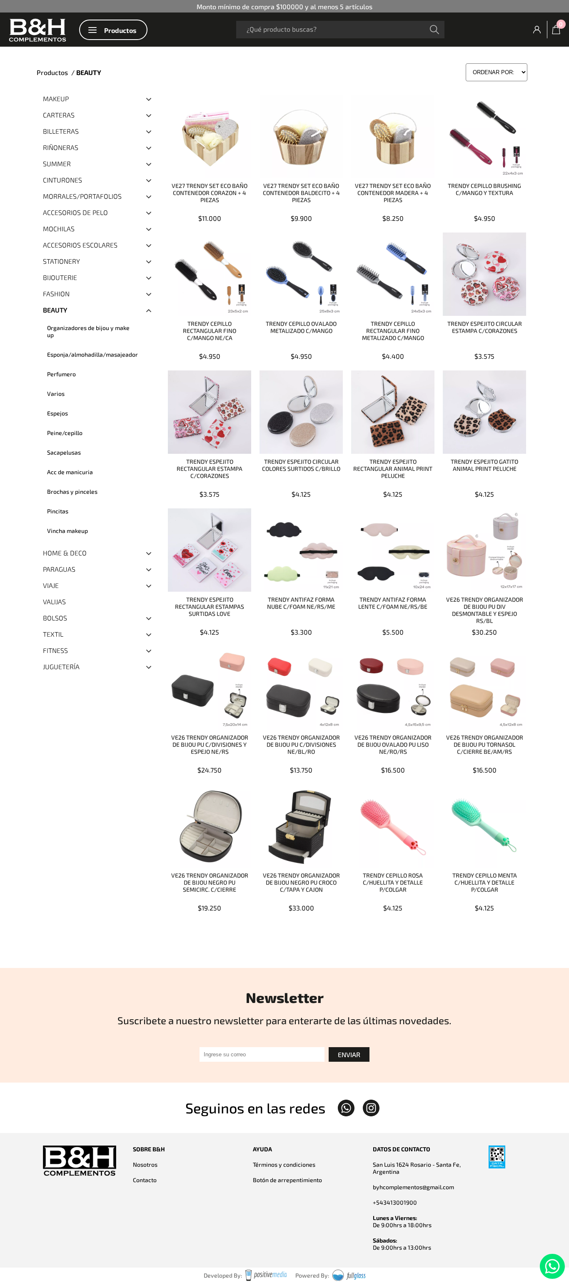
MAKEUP (56, 99)
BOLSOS (55, 618)
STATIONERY (61, 261)
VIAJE (51, 585)
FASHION (56, 294)
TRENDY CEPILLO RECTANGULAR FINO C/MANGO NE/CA (209, 330)
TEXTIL (53, 634)
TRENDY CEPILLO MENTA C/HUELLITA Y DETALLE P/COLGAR (484, 882)
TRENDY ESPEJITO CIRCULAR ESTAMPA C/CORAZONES (484, 327)
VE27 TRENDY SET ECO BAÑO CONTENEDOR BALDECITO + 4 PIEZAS (301, 192)
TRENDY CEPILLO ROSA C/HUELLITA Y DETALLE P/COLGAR (393, 882)
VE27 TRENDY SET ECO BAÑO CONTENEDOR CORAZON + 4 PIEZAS (209, 192)
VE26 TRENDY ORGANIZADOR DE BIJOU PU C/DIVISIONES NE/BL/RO (301, 744)
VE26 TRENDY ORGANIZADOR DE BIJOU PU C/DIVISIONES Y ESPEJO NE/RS (209, 744)
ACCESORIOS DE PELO (75, 212)
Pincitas (57, 511)
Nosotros (145, 1164)
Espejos (57, 413)
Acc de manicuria (70, 471)
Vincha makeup (67, 530)
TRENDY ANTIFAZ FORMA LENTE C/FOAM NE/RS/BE (392, 603)
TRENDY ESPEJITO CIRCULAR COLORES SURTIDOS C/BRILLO (301, 465)
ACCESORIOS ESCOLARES (80, 245)
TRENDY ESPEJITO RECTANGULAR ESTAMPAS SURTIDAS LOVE (209, 606)
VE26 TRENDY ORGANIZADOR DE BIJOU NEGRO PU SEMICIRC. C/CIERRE (209, 882)
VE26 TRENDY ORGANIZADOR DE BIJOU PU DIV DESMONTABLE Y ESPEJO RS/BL (484, 610)
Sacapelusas (64, 452)
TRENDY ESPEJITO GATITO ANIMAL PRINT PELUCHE (484, 465)
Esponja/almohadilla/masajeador (92, 354)
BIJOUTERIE (60, 277)
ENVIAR (349, 1054)
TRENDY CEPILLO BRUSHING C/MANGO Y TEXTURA (484, 189)
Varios (56, 393)
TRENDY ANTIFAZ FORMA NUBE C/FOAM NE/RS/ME (301, 603)
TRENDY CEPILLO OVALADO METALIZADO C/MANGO (301, 327)
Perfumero (61, 374)
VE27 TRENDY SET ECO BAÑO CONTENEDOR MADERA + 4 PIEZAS (393, 192)
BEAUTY (55, 310)
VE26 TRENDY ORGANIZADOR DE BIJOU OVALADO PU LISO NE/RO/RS (393, 744)
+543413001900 (395, 1202)
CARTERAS (59, 115)
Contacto (145, 1179)
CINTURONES (62, 180)
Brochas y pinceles (72, 491)
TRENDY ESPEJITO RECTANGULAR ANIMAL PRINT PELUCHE (392, 468)
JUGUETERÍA (61, 666)
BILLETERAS (61, 131)
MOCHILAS (59, 229)
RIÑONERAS (60, 147)
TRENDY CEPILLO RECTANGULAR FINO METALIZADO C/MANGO (393, 330)
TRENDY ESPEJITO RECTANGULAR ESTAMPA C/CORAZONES (209, 468)
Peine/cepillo (64, 432)
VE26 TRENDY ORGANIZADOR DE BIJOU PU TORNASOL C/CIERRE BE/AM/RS (484, 744)
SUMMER (57, 164)
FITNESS (55, 650)
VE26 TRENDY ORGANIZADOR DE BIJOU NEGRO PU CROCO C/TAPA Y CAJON (301, 882)
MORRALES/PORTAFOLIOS (82, 196)
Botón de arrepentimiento (287, 1179)
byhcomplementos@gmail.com (413, 1186)
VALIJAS (54, 601)
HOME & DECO (65, 553)
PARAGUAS (59, 569)
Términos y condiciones (284, 1164)
